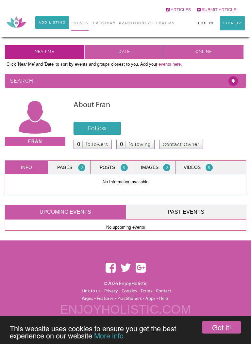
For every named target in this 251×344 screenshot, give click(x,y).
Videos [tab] (197, 167)
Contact (163, 291)
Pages (87, 298)
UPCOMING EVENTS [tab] (65, 212)
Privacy (111, 291)
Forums (165, 23)
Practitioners (129, 298)
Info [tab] (26, 167)
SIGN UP (232, 23)
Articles (180, 9)
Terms (146, 291)
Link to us (91, 291)
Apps (150, 298)
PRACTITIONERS (136, 23)
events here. (170, 64)
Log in (205, 23)
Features (105, 298)
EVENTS (80, 23)
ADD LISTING (52, 22)
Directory (104, 23)
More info (109, 335)
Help (163, 298)
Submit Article (218, 9)
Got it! (221, 327)
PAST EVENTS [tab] (186, 212)
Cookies (130, 291)
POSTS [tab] (113, 167)
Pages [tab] (70, 167)
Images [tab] (154, 167)
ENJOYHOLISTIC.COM (125, 309)
